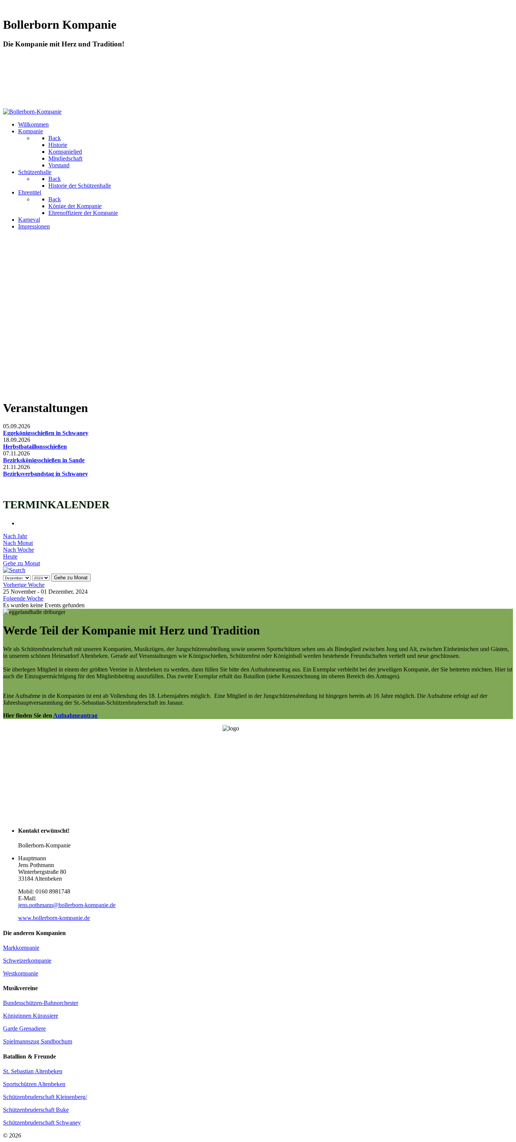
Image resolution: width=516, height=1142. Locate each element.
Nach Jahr (15, 536)
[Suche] (14, 570)
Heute (10, 556)
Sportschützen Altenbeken (34, 1084)
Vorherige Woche (24, 585)
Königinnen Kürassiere (30, 1015)
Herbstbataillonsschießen (35, 446)
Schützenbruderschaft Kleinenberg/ (45, 1097)
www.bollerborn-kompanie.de (54, 918)
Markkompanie (21, 947)
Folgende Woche (23, 598)
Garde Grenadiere (24, 1028)
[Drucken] (20, 523)
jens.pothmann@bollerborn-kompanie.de (67, 905)
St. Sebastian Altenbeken (32, 1071)
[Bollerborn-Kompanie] (32, 111)
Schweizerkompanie (27, 960)
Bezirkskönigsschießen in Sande (44, 460)
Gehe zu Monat (21, 563)
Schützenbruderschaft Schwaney (42, 1122)
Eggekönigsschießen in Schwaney (45, 433)
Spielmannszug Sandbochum (37, 1041)
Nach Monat (18, 543)
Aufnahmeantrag (75, 715)
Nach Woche (18, 549)
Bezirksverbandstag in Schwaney (45, 474)
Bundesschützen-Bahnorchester (40, 1003)
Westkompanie (20, 973)
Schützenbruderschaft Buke (36, 1110)
